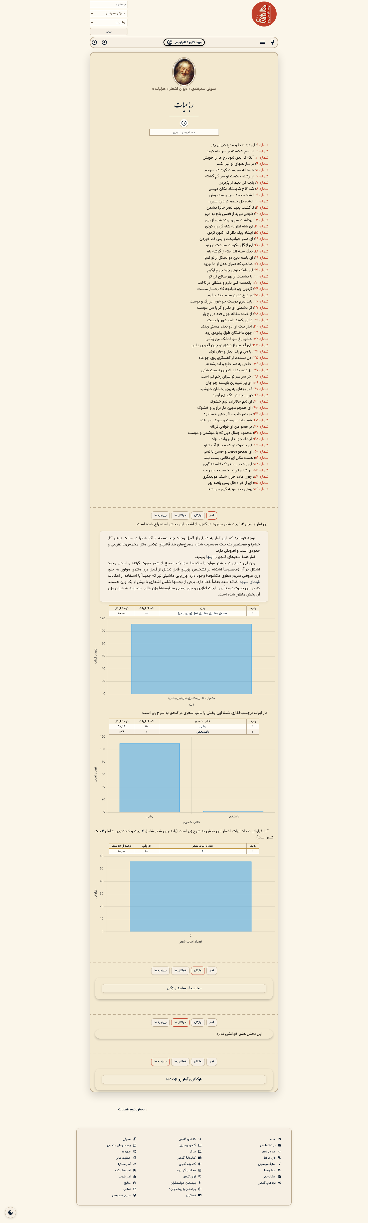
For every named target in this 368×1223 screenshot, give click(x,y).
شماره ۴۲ (261, 402)
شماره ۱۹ (262, 258)
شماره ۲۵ (261, 295)
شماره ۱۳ (261, 220)
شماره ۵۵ (261, 483)
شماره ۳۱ (261, 333)
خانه (273, 1139)
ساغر (193, 1151)
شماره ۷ (262, 183)
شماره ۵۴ (261, 477)
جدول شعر (269, 1151)
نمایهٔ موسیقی (267, 1164)
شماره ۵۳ (261, 470)
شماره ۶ (262, 176)
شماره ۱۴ (262, 226)
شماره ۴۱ (262, 395)
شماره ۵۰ (261, 452)
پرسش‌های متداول (119, 1145)
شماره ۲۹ (261, 320)
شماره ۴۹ (261, 445)
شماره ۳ (262, 158)
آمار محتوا (124, 1164)
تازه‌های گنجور (267, 1182)
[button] (273, 42)
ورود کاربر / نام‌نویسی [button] (187, 42)
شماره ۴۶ (261, 427)
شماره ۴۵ (261, 420)
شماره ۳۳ (261, 345)
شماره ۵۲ (261, 464)
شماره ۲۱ (262, 270)
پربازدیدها (160, 515)
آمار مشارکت (123, 1170)
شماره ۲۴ (261, 289)
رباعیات (184, 104)
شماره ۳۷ (261, 370)
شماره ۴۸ (261, 439)
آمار (212, 515)
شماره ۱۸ (262, 251)
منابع (127, 1182)
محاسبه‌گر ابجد (186, 1170)
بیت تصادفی (268, 1145)
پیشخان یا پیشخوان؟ (183, 1189)
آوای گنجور (189, 1176)
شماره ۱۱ (262, 208)
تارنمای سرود (250, 582)
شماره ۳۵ (261, 358)
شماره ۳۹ (261, 383)
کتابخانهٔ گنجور (187, 1157)
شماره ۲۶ (261, 301)
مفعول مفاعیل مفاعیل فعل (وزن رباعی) (203, 613)
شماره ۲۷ (261, 308)
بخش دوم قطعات (131, 1109)
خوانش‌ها (180, 515)
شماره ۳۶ (261, 364)
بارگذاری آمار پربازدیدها (184, 1079)
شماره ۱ (263, 145)
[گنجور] (264, 14)
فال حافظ (270, 1157)
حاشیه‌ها (270, 1170)
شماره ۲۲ (261, 276)
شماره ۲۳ (261, 283)
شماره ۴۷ (261, 433)
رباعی (203, 726)
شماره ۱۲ (262, 214)
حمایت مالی (123, 1157)
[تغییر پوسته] (10, 1212)
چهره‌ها (126, 1151)
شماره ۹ (262, 195)
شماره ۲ (262, 151)
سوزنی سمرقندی (203, 89)
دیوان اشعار (178, 89)
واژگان (198, 515)
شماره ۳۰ (261, 327)
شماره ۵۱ (262, 458)
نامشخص (203, 731)
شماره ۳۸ (261, 377)
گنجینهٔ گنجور (188, 1164)
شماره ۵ (262, 170)
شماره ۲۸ (261, 314)
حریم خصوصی (121, 1195)
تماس (127, 1189)
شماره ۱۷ (262, 245)
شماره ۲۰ (262, 264)
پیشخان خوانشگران (184, 1182)
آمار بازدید (125, 1176)
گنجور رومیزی (188, 1145)
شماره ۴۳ (261, 408)
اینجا (210, 557)
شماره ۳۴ (261, 352)
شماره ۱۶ (262, 239)
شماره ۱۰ (262, 201)
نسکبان (191, 1195)
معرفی (127, 1139)
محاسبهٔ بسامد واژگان (184, 988)
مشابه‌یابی (269, 1176)
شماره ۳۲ (261, 339)
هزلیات (160, 89)
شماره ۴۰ (261, 389)
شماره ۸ (262, 189)
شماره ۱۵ (262, 233)
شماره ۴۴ (261, 414)
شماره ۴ (262, 164)
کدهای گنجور (188, 1139)
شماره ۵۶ (261, 489)
